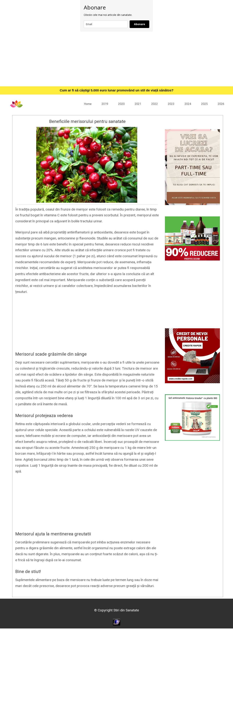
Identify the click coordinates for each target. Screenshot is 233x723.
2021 (138, 104)
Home (88, 104)
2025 (204, 104)
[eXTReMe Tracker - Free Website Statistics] (116, 622)
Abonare (139, 24)
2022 (154, 104)
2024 (188, 104)
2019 (105, 104)
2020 (121, 104)
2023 (171, 104)
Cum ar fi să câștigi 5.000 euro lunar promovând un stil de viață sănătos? (116, 90)
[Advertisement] (116, 58)
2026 (221, 104)
